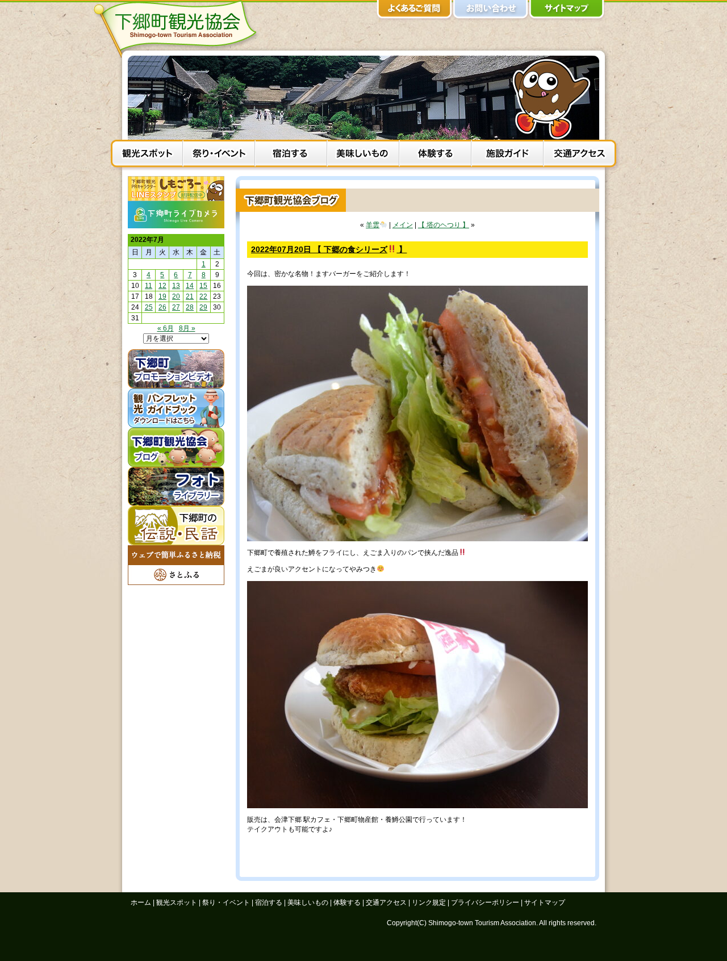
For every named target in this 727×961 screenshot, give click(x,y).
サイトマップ (567, 11)
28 (190, 307)
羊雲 (372, 225)
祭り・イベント (219, 155)
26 (162, 307)
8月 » (187, 328)
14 (190, 286)
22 (203, 296)
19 (162, 296)
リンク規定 (429, 902)
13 (176, 286)
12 (162, 286)
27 (176, 307)
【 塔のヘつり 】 (443, 225)
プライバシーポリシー (485, 902)
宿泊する (291, 155)
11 (148, 286)
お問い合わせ (491, 11)
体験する (435, 155)
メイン (402, 225)
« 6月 (165, 328)
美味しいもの (363, 155)
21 (190, 296)
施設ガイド (507, 155)
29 (203, 307)
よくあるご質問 (415, 11)
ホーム (141, 902)
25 (149, 307)
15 (203, 286)
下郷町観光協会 (179, 29)
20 (176, 296)
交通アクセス (580, 155)
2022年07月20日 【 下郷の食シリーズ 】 (329, 249)
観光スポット (147, 155)
